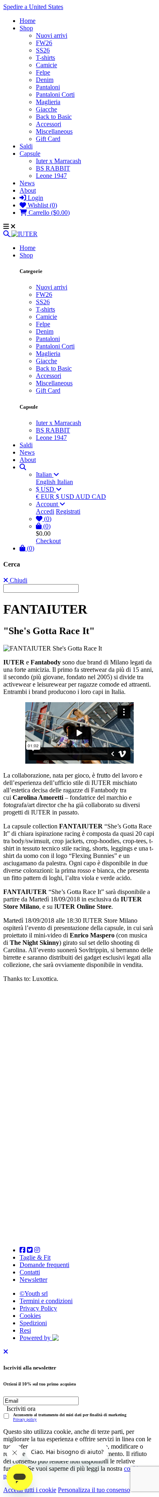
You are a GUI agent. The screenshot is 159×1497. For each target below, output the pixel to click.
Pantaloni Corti (55, 94)
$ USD (46, 489)
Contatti (30, 1272)
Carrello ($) (48, 212)
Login (34, 197)
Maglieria (48, 101)
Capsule (30, 153)
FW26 (44, 42)
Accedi (45, 511)
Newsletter (33, 1279)
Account (48, 504)
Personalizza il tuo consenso (94, 1489)
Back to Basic (54, 116)
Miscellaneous (54, 131)
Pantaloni (48, 87)
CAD (99, 496)
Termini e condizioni (46, 1300)
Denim (44, 79)
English (46, 481)
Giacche (46, 109)
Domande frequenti (44, 1264)
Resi (25, 1330)
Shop (26, 28)
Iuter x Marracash (58, 160)
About (28, 190)
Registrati (68, 511)
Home (27, 20)
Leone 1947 (51, 175)
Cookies (30, 1315)
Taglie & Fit (35, 1257)
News (27, 183)
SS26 (43, 50)
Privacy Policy (38, 1308)
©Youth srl (34, 1293)
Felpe (43, 72)
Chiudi (17, 580)
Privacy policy (25, 1419)
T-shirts (45, 57)
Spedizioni (33, 1323)
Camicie (46, 64)
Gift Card (48, 138)
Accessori (48, 124)
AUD (83, 496)
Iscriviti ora (21, 1408)
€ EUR (46, 496)
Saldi (26, 146)
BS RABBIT (53, 168)
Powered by (36, 1337)
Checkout (48, 540)
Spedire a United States (33, 6)
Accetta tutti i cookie (29, 1489)
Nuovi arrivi (51, 35)
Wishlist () (41, 205)
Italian (44, 474)
